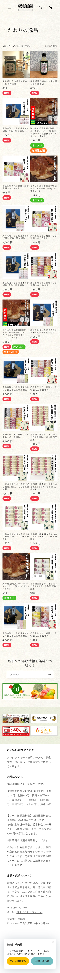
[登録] (49, 674)
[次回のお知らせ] (54, 19)
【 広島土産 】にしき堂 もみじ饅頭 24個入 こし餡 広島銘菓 (16, 486)
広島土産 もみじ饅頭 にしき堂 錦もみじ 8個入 (43, 236)
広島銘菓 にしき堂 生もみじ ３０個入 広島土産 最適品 (15, 388)
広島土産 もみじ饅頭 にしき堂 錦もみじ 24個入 (43, 283)
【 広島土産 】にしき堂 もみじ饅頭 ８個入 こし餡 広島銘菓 (43, 536)
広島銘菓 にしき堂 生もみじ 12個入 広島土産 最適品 (15, 236)
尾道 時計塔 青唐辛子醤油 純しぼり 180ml (43, 82)
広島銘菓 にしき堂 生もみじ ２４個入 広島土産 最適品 (15, 634)
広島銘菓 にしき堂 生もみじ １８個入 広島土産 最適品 (43, 331)
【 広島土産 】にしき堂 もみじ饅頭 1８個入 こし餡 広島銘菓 (43, 486)
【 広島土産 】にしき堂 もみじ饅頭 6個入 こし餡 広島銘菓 (43, 586)
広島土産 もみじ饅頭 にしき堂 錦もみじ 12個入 (43, 634)
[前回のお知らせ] (6, 19)
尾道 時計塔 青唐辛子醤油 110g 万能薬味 (14, 82)
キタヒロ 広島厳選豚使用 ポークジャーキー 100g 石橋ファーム (43, 188)
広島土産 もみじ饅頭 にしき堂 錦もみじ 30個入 (15, 435)
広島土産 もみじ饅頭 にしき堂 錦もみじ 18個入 (43, 388)
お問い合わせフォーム (29, 912)
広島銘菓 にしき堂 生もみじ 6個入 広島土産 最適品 (15, 129)
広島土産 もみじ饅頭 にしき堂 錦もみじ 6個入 (15, 187)
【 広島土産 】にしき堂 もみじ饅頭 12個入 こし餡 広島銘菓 (16, 536)
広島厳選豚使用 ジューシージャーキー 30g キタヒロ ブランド (15, 586)
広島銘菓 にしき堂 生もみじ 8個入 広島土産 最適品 (15, 283)
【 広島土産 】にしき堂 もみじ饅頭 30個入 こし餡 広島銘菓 (43, 437)
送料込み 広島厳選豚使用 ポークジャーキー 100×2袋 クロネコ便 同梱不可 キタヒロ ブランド (43, 132)
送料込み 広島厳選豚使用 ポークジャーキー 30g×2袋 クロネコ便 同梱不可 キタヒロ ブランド (15, 334)
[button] (10, 10)
